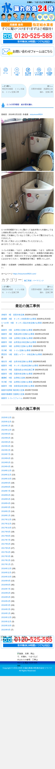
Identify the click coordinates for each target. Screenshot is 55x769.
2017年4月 (5, 552)
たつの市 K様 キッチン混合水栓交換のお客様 (21, 323)
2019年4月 (5, 466)
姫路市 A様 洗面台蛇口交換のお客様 (17, 334)
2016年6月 (5, 593)
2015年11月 (6, 621)
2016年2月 (5, 609)
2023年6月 (5, 438)
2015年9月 (5, 630)
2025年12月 (6, 417)
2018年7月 (5, 491)
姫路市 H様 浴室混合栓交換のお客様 (17, 386)
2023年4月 (5, 446)
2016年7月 (5, 589)
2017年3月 (5, 556)
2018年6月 (5, 495)
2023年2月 (5, 450)
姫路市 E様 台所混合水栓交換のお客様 (18, 342)
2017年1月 (5, 564)
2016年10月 (6, 577)
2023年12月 (6, 430)
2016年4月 (5, 601)
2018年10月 (6, 479)
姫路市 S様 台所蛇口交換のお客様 (16, 346)
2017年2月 (5, 560)
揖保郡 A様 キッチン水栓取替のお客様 (18, 319)
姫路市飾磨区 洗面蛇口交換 (12, 394)
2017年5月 (5, 548)
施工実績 (28, 280)
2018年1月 (5, 515)
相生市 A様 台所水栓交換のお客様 (16, 361)
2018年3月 (5, 507)
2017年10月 (6, 528)
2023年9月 (5, 434)
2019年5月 (5, 462)
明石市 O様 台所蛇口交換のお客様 (17, 338)
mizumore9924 (36, 114)
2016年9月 (5, 581)
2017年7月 (5, 540)
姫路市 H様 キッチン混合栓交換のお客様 (19, 365)
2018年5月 (5, 499)
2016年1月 (5, 613)
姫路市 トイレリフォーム (11, 398)
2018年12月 (6, 470)
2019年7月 (5, 454)
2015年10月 (6, 625)
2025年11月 (6, 422)
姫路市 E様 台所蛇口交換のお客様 (16, 330)
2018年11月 (6, 475)
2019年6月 (5, 458)
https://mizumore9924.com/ (24, 274)
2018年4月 (5, 503)
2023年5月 (5, 442)
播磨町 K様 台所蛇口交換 (13, 378)
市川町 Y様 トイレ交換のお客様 (16, 350)
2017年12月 (6, 519)
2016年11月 (6, 572)
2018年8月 (5, 487)
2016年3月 (5, 605)
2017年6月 (5, 544)
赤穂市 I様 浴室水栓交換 (12, 315)
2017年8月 (5, 536)
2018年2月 (5, 511)
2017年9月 (5, 532)
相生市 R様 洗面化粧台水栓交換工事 (17, 370)
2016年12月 (6, 568)
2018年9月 (5, 483)
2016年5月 (5, 597)
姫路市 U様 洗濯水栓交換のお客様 (17, 374)
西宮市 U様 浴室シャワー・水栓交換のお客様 (21, 354)
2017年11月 (6, 524)
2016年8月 (5, 585)
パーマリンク (38, 280)
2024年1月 (5, 426)
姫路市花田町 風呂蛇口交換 (12, 390)
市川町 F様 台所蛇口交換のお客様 (16, 382)
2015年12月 (6, 617)
